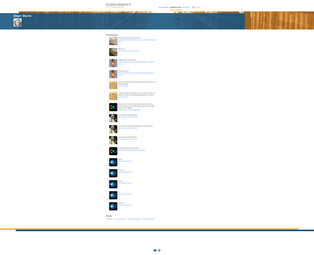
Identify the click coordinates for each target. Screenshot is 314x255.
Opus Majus (110, 219)
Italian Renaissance (123, 86)
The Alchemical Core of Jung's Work (127, 117)
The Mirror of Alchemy (148, 219)
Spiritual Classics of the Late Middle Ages (129, 110)
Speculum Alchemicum (134, 219)
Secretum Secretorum (120, 219)
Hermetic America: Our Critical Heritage (128, 51)
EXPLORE (185, 7)
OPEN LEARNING (163, 7)
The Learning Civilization (124, 161)
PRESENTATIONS (176, 7)
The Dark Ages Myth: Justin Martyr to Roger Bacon (131, 150)
